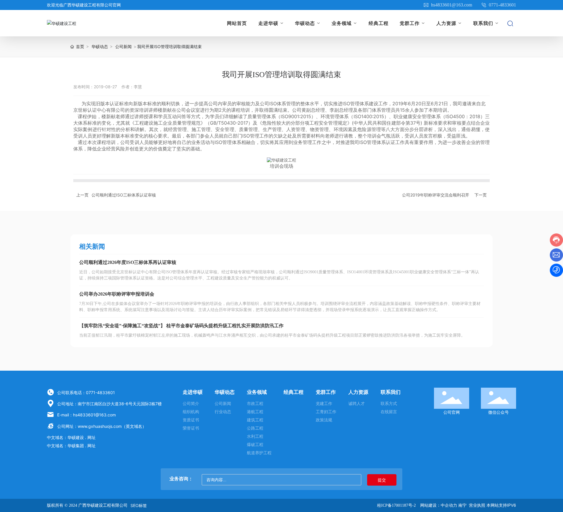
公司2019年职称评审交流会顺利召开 (435, 194)
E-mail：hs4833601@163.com (86, 414)
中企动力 (449, 505)
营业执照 (477, 505)
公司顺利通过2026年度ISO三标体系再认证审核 (127, 262)
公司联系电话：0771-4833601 (86, 392)
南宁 (462, 505)
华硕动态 (99, 46)
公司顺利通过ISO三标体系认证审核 (123, 194)
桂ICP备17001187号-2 (396, 505)
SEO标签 (138, 505)
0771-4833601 (502, 4)
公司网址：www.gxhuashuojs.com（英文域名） (101, 426)
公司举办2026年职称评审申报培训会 (116, 293)
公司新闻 (123, 46)
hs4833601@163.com (451, 4)
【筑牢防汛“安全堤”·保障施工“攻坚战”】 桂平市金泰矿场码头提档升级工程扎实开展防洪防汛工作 (181, 325)
